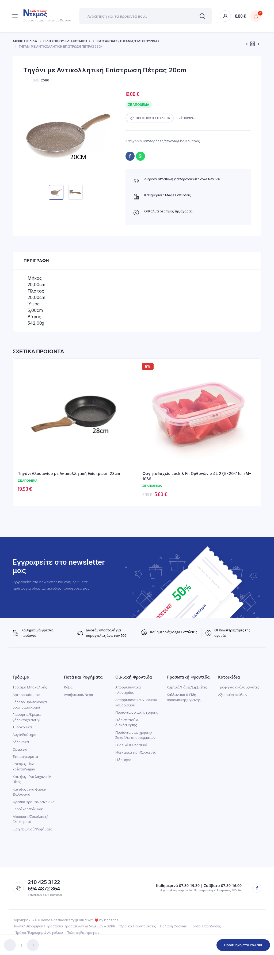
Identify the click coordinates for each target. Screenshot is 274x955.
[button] (149, 118)
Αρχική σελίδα (25, 41)
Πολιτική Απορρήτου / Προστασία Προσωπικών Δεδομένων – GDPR (64, 926)
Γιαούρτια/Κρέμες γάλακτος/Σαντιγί (27, 717)
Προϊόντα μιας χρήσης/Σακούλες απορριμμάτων (135, 735)
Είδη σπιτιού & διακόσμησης (66, 41)
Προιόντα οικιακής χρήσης (136, 712)
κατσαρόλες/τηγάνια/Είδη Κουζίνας (128, 41)
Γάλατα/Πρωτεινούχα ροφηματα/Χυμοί (30, 704)
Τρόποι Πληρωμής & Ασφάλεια (39, 933)
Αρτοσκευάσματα (26, 694)
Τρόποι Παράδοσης (206, 926)
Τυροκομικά (22, 727)
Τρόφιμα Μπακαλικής (30, 687)
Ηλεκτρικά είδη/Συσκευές (135, 752)
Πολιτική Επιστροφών (83, 933)
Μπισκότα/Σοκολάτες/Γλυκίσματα (30, 819)
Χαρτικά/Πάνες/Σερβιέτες (187, 687)
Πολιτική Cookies (173, 926)
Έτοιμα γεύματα (25, 756)
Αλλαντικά (21, 741)
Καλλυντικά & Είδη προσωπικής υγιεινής (183, 697)
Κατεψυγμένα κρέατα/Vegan (24, 767)
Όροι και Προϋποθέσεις (137, 926)
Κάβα (68, 687)
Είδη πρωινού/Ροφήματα (32, 829)
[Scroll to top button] (265, 933)
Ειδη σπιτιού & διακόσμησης (127, 722)
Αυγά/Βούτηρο (24, 734)
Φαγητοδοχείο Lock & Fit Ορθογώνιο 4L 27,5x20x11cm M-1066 (196, 476)
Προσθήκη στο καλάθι (243, 945)
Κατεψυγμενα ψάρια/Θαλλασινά (29, 792)
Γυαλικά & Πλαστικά (131, 745)
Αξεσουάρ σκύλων (232, 694)
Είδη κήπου (124, 759)
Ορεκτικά (20, 749)
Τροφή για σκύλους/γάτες (238, 687)
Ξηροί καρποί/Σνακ (28, 809)
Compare (190, 118)
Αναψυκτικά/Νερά (78, 694)
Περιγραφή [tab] (36, 260)
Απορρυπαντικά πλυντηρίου (128, 690)
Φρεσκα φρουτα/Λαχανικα (34, 801)
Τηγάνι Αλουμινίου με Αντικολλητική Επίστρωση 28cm (69, 473)
